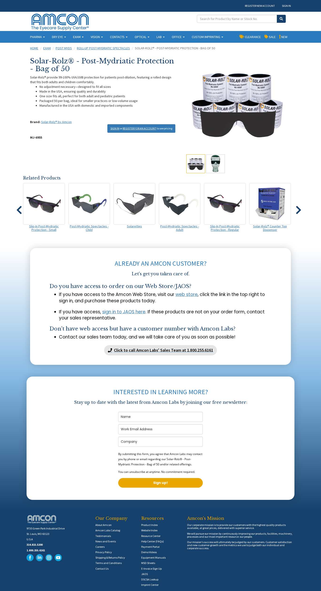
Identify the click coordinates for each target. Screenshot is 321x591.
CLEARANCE (252, 37)
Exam (47, 48)
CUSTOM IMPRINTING (206, 37)
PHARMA (36, 37)
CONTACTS (117, 37)
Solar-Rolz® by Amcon (56, 122)
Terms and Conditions (108, 563)
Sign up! (160, 482)
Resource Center (150, 536)
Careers (100, 546)
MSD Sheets (148, 563)
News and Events (105, 541)
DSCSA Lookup (149, 579)
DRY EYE (58, 37)
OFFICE (177, 37)
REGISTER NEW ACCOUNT (260, 6)
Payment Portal (150, 546)
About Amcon (103, 525)
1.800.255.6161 (36, 550)
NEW (284, 37)
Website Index (149, 530)
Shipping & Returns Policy (110, 557)
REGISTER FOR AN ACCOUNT (139, 128)
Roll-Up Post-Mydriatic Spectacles (103, 48)
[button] (19, 207)
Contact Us (102, 568)
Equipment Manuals (153, 557)
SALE (272, 37)
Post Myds (64, 48)
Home (34, 48)
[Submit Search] (281, 19)
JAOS (144, 574)
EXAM (77, 37)
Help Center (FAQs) (152, 541)
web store (187, 294)
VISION (96, 37)
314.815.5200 (35, 544)
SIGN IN (286, 6)
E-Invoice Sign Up (151, 568)
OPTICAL (141, 37)
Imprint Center (150, 585)
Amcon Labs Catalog (107, 530)
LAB (159, 37)
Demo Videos (149, 552)
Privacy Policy (103, 552)
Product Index (149, 525)
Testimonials (103, 536)
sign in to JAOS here (123, 312)
